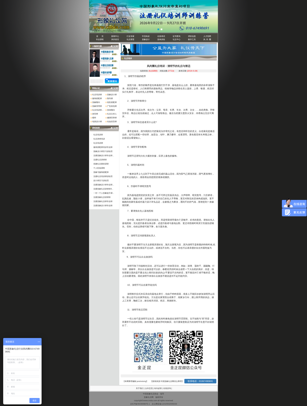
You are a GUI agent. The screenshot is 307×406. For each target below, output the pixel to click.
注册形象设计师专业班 (103, 205)
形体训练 (161, 39)
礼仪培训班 (98, 135)
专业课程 (100, 39)
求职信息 (192, 36)
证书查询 (176, 36)
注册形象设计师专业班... (103, 155)
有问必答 (158, 388)
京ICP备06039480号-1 (140, 404)
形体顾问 (111, 110)
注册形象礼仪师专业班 (103, 201)
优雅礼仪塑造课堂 (101, 164)
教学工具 (192, 39)
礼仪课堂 (130, 39)
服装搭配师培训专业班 (103, 147)
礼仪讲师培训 (99, 139)
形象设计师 (112, 94)
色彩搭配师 (112, 102)
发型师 (95, 114)
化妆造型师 (112, 121)
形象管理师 (97, 106)
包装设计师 (97, 121)
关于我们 (140, 388)
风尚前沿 (115, 39)
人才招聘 (207, 36)
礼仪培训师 (97, 94)
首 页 (99, 36)
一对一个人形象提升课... (103, 193)
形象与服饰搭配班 (101, 172)
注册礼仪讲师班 (100, 160)
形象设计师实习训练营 (103, 151)
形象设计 (146, 39)
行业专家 (130, 36)
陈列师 (110, 98)
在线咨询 (167, 388)
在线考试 (161, 36)
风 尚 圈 (207, 39)
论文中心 (176, 39)
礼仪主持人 (112, 114)
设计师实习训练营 (101, 180)
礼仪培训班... (97, 110)
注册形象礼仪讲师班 (102, 197)
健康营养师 (112, 118)
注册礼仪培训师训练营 (103, 176)
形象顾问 (96, 102)
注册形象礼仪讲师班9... (103, 189)
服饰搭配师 (97, 98)
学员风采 (146, 36)
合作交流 (149, 388)
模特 (94, 118)
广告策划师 (112, 106)
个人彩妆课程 (99, 168)
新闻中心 (115, 36)
